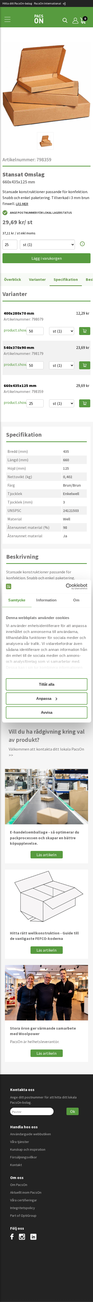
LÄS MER (22, 204)
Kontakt (16, 1165)
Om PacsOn (18, 1184)
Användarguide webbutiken (30, 1134)
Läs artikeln (46, 854)
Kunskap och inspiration (27, 1149)
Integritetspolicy (22, 1208)
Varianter (37, 279)
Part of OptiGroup (23, 1215)
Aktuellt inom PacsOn (25, 1192)
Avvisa (46, 712)
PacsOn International (48, 3)
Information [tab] (46, 600)
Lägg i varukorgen (46, 258)
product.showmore (20, 330)
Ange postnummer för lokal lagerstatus (41, 212)
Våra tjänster (19, 1141)
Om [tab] (76, 600)
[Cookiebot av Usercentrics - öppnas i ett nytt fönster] (66, 586)
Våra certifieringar (23, 1200)
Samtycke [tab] (16, 600)
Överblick (12, 279)
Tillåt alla (46, 684)
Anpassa (43, 698)
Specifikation (66, 279)
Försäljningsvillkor (23, 1157)
